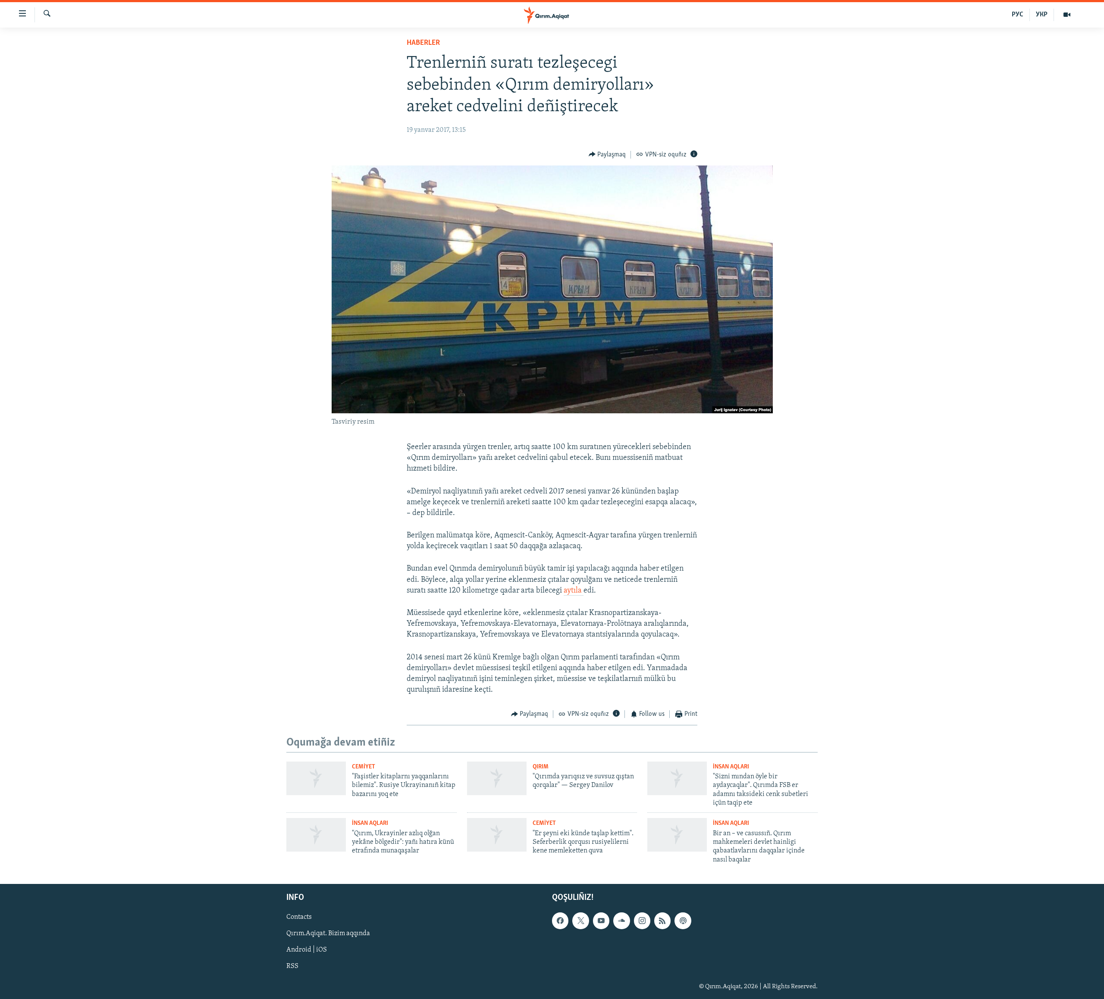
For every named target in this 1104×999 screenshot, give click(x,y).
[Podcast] (682, 921)
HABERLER (423, 43)
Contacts (299, 917)
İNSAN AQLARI (731, 767)
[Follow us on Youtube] (601, 921)
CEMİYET (363, 767)
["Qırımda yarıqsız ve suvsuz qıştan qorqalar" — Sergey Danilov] (497, 778)
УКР (1042, 14)
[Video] (1067, 15)
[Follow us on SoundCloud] (621, 921)
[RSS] (662, 921)
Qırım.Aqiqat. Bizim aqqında (328, 933)
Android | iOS (306, 950)
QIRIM (541, 767)
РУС (1017, 14)
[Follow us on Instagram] (642, 921)
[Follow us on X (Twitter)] (580, 921)
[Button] (607, 154)
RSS (292, 966)
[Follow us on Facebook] (560, 921)
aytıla (573, 591)
